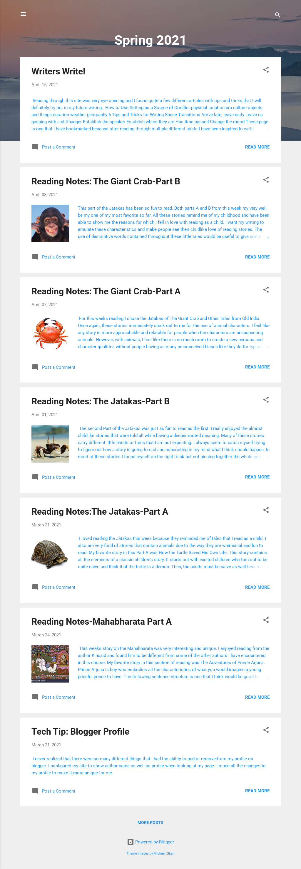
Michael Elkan (164, 853)
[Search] (277, 16)
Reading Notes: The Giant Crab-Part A (105, 291)
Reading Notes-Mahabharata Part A (101, 621)
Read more (257, 147)
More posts (150, 822)
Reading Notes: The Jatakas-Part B (100, 401)
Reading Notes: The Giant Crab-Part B (105, 181)
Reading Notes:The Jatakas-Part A (99, 511)
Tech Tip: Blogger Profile (80, 731)
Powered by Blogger (154, 842)
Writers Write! (58, 71)
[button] (266, 70)
